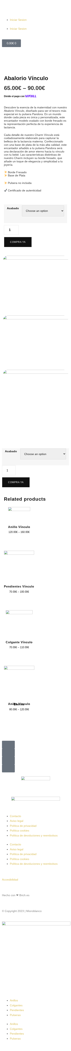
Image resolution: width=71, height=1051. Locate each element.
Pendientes (17, 1010)
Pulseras (15, 1015)
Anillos (14, 1000)
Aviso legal (16, 820)
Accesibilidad (10, 879)
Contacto (15, 816)
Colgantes (16, 1005)
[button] (8, 745)
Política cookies (19, 830)
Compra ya (16, 482)
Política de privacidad (23, 825)
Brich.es (24, 895)
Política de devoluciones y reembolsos (34, 835)
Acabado (11, 451)
